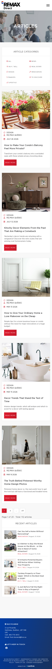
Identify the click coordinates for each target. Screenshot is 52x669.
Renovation (36, 72)
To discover (36, 77)
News (33, 61)
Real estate (36, 66)
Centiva (30, 666)
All (9, 61)
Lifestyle (12, 82)
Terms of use (20, 662)
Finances (11, 77)
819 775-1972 (14, 635)
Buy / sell (12, 66)
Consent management (34, 662)
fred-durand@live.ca (18, 637)
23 (23, 510)
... (16, 510)
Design (11, 72)
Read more (10, 162)
